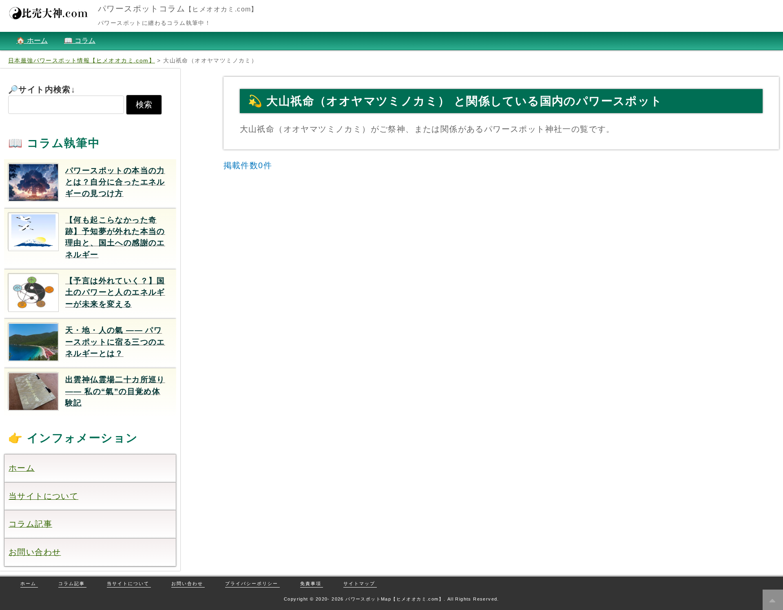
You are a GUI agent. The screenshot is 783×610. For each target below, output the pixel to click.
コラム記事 (30, 523)
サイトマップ (359, 583)
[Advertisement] (501, 239)
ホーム (22, 467)
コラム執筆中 (63, 143)
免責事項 (310, 583)
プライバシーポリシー (251, 583)
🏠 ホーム (32, 41)
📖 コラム (79, 41)
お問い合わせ (35, 552)
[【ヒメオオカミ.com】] (49, 17)
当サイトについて (43, 496)
